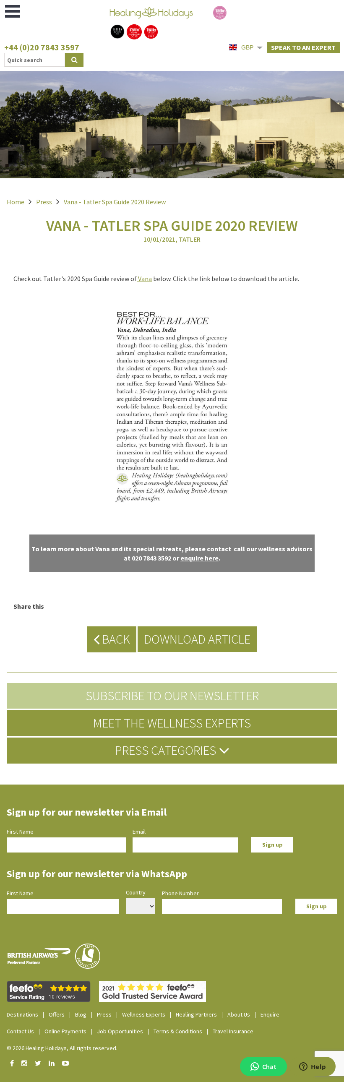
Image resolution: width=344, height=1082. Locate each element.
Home (15, 202)
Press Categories (167, 750)
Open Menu (13, 11)
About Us (238, 1014)
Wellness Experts (143, 1014)
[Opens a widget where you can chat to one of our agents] (312, 1067)
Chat (269, 1066)
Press (44, 202)
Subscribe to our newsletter (172, 696)
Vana (145, 278)
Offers (57, 1014)
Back (114, 639)
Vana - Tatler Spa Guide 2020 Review (115, 202)
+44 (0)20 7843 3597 (41, 47)
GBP (247, 47)
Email (139, 831)
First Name (20, 831)
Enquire (270, 1014)
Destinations (22, 1014)
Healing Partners (196, 1014)
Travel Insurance (233, 1031)
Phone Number (180, 893)
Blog (80, 1014)
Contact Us (20, 1031)
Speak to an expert (303, 47)
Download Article (197, 639)
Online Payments (65, 1031)
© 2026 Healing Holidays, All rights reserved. (62, 1048)
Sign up (272, 844)
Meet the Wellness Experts (172, 723)
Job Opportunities (120, 1031)
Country (136, 892)
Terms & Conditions (178, 1031)
